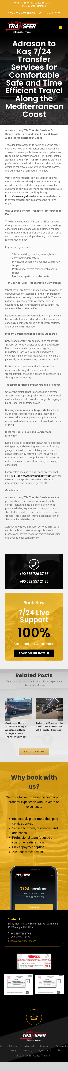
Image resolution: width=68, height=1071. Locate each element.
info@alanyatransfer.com (34, 6)
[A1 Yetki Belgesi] (49, 984)
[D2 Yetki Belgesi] (18, 985)
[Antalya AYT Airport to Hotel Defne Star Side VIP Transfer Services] (49, 708)
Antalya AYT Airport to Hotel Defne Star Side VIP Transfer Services (49, 726)
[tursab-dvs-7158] (34, 955)
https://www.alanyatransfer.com (23, 196)
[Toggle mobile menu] (61, 27)
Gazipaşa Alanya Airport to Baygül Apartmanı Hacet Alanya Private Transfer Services (16, 729)
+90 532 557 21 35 (42, 3)
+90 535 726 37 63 (23, 3)
